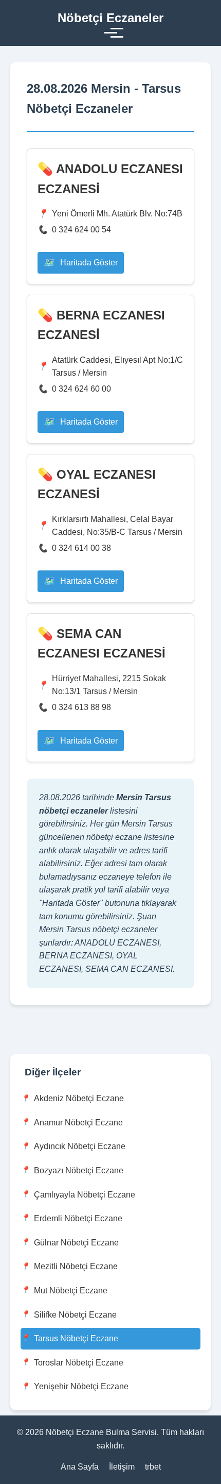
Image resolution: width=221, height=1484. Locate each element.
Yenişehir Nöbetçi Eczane (81, 1386)
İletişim (122, 1466)
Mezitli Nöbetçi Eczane (76, 1266)
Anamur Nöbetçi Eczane (78, 1122)
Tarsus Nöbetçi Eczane (76, 1338)
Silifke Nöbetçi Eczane (75, 1314)
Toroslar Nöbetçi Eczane (78, 1362)
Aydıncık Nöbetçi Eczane (79, 1146)
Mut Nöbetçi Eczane (70, 1290)
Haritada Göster (88, 262)
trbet (153, 1466)
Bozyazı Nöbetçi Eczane (78, 1170)
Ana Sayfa (80, 1466)
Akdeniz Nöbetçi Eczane (79, 1098)
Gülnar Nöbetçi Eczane (76, 1242)
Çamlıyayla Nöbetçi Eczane (84, 1194)
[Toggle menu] (110, 33)
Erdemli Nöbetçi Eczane (78, 1218)
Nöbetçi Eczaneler (110, 18)
